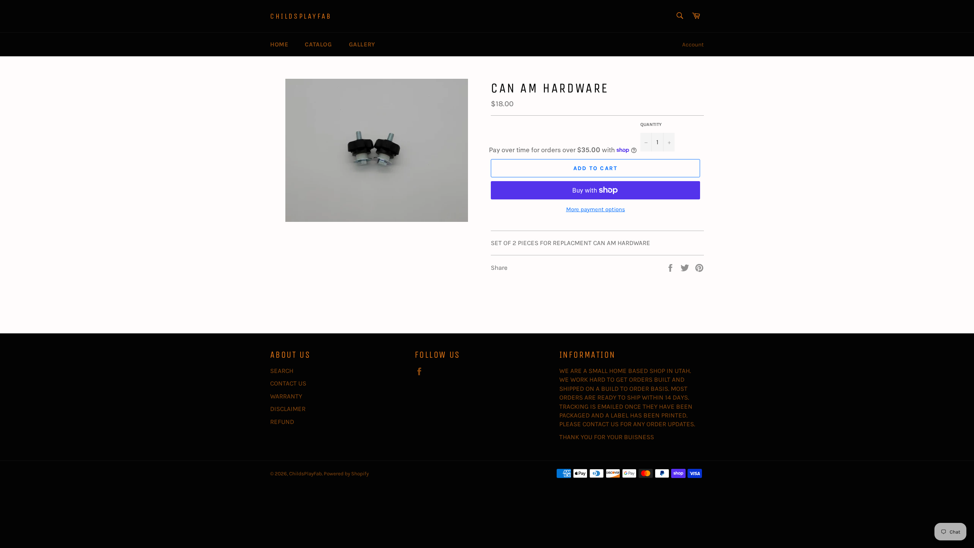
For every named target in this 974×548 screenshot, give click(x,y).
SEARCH (281, 370)
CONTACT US (288, 383)
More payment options (595, 209)
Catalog (318, 44)
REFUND (282, 421)
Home (279, 44)
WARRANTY (286, 396)
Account (693, 44)
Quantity (651, 124)
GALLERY (362, 44)
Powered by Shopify (346, 473)
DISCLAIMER (288, 409)
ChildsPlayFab (301, 16)
